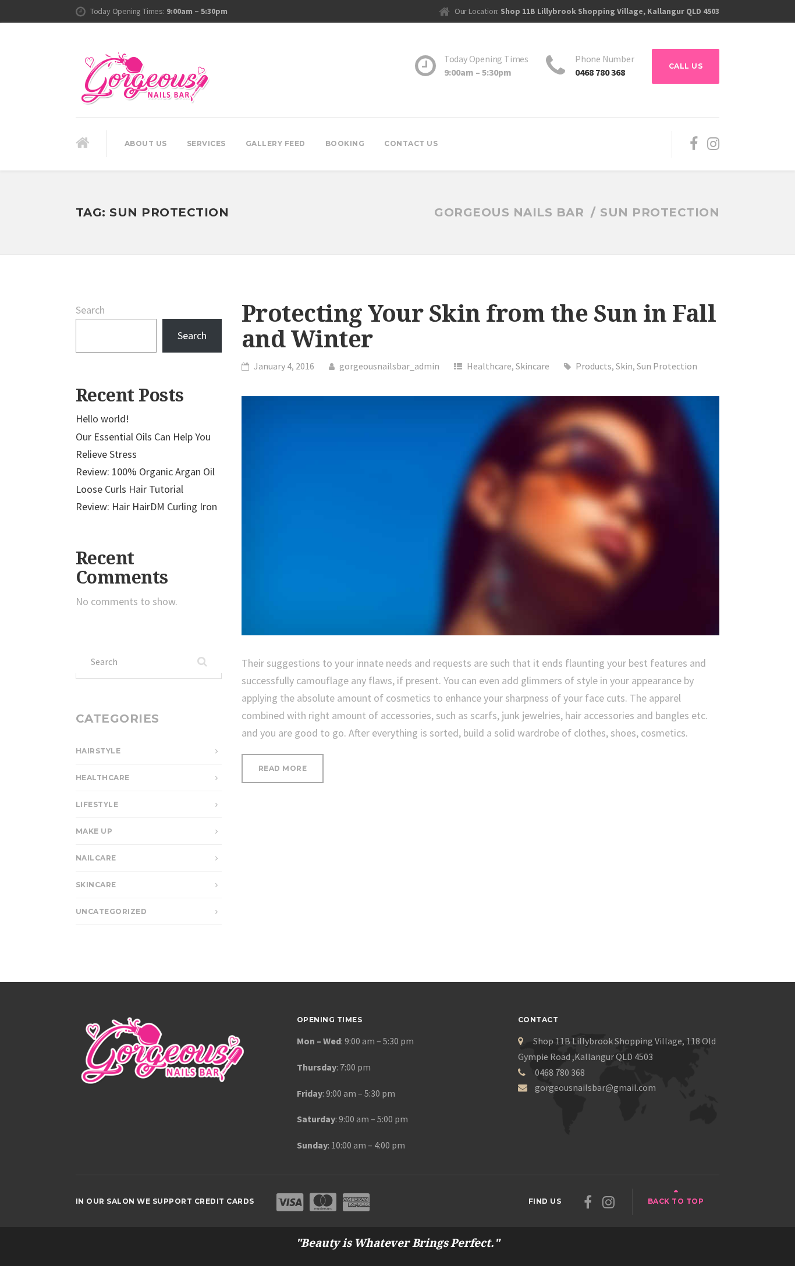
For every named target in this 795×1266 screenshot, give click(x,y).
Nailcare (96, 858)
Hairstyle (98, 750)
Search (90, 309)
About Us (146, 143)
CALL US (686, 66)
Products (594, 366)
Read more (291, 773)
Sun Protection (667, 366)
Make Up (94, 831)
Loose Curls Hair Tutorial (129, 489)
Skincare (532, 366)
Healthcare (489, 366)
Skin (624, 366)
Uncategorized (111, 911)
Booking (345, 143)
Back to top (676, 1201)
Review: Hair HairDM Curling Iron (146, 506)
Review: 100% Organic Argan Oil (145, 471)
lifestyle (97, 804)
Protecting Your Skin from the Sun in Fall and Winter (479, 326)
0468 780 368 (600, 72)
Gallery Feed (276, 143)
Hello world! (102, 418)
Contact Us (411, 143)
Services (206, 143)
